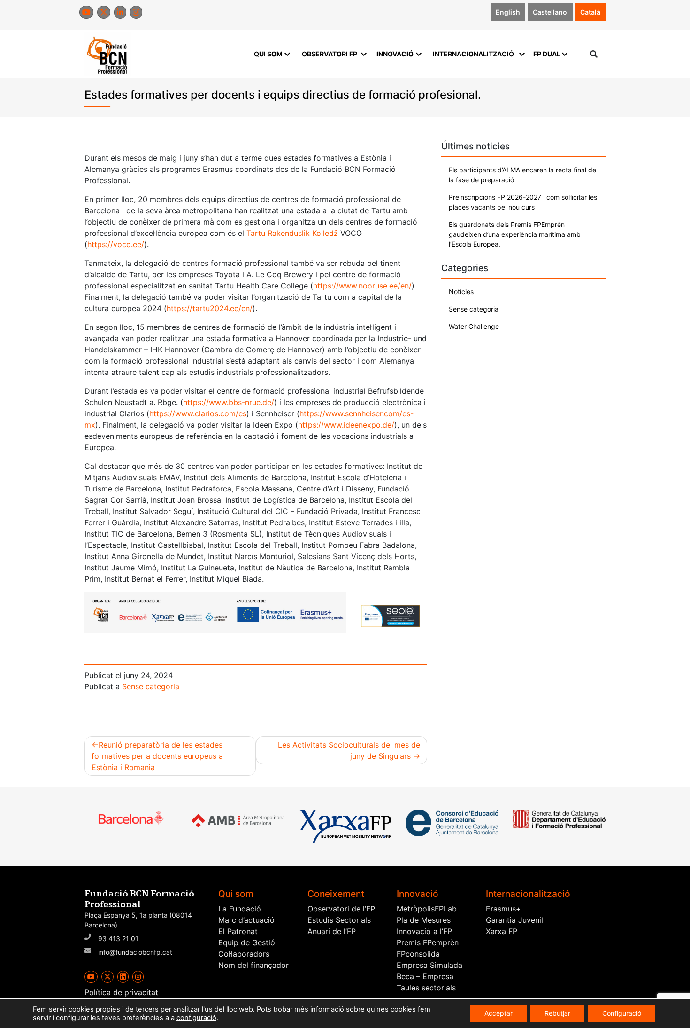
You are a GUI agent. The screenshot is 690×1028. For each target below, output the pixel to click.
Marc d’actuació (246, 920)
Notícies (461, 292)
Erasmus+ (503, 908)
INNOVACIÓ (395, 54)
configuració (196, 1017)
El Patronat (238, 931)
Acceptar (498, 1013)
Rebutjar (557, 1013)
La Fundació (239, 908)
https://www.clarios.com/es (197, 413)
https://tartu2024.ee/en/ (210, 308)
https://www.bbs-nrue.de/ (228, 402)
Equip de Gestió (246, 942)
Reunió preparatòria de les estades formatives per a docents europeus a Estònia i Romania (157, 756)
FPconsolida (418, 953)
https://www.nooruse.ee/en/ (362, 285)
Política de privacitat (121, 992)
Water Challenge (474, 326)
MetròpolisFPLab (427, 908)
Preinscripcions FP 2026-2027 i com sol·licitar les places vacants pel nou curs (523, 202)
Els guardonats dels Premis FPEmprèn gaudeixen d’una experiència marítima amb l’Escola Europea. (515, 234)
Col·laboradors (243, 953)
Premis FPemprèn (428, 942)
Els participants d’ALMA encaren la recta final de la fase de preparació (522, 175)
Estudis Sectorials (339, 920)
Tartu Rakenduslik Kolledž (292, 233)
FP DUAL (546, 54)
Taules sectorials (426, 987)
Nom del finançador (253, 965)
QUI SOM (268, 54)
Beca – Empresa (425, 976)
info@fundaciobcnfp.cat (135, 952)
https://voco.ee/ (115, 244)
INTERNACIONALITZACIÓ (473, 54)
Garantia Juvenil (514, 920)
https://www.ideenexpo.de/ (346, 424)
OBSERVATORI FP (329, 54)
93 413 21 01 (118, 938)
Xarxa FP (501, 931)
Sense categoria (150, 686)
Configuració (621, 1013)
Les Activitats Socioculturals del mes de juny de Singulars (349, 750)
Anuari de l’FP (331, 931)
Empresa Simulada (429, 965)
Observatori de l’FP (341, 908)
